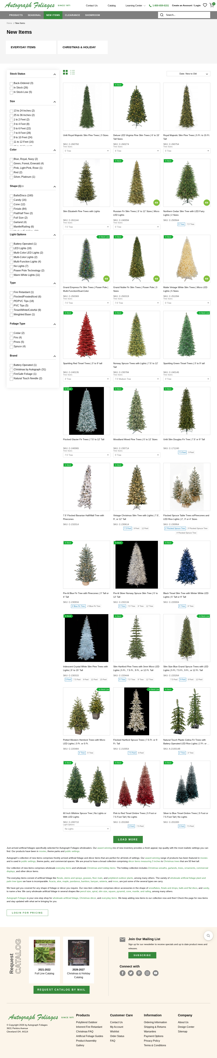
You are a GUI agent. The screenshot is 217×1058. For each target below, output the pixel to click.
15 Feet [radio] (103, 679)
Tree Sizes (67, 147)
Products (16, 15)
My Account (116, 1027)
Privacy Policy (152, 1041)
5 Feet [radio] (68, 679)
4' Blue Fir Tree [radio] (93, 606)
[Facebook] (122, 973)
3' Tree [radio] (82, 753)
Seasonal (34, 15)
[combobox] (184, 15)
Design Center (186, 1027)
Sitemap (182, 1031)
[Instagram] (147, 973)
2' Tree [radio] (182, 753)
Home (9, 23)
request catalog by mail (61, 989)
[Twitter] (131, 973)
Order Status (117, 1036)
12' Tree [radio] (149, 606)
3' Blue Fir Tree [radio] (78, 606)
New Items (53, 15)
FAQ (112, 1041)
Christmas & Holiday (79, 47)
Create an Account (182, 5)
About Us (183, 1022)
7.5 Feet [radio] (182, 452)
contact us (92, 5)
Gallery (80, 1045)
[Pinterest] (139, 973)
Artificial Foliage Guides (89, 1036)
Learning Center (134, 5)
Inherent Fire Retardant (89, 1027)
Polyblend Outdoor (86, 1022)
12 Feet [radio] (145, 528)
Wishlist (114, 1031)
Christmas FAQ (84, 1031)
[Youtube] (156, 973)
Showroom (92, 15)
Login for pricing (27, 912)
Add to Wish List (80, 106)
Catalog (112, 5)
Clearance (72, 15)
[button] (65, 72)
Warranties (150, 1031)
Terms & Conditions (155, 1045)
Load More (128, 839)
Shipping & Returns (155, 1027)
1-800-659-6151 (160, 5)
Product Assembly (86, 1041)
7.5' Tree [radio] (190, 224)
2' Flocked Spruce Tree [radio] (175, 528)
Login (197, 5)
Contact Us (116, 1022)
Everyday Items (23, 47)
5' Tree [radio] (181, 224)
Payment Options (153, 1036)
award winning (104, 848)
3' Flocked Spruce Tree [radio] (197, 528)
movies (42, 851)
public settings (72, 851)
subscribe (142, 955)
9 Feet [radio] (191, 452)
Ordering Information (155, 1022)
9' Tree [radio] (141, 606)
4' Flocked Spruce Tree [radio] (186, 533)
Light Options (69, 825)
